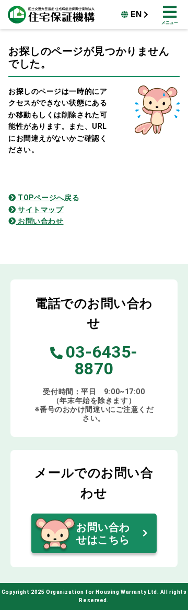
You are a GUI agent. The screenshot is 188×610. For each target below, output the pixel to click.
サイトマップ (39, 209)
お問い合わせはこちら (103, 533)
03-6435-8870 (102, 360)
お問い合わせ (39, 221)
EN (136, 14)
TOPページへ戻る (47, 197)
